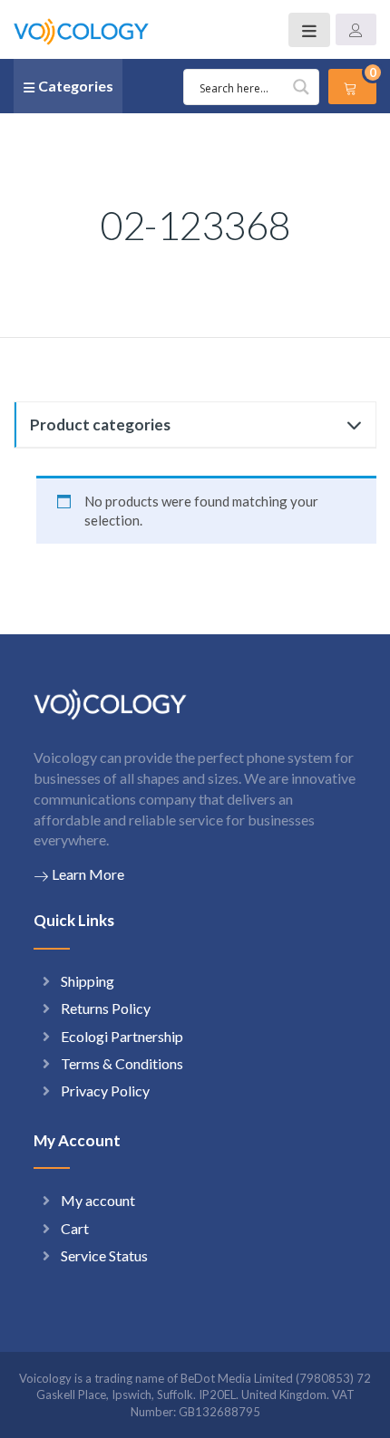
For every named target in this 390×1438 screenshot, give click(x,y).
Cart (75, 1228)
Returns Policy (106, 1008)
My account (98, 1200)
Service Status (104, 1255)
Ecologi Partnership (122, 1036)
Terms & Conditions (122, 1063)
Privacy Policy (105, 1090)
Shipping (87, 980)
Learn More (88, 874)
